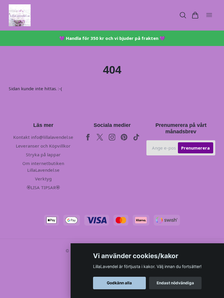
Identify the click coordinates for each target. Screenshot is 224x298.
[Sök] (183, 15)
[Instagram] (112, 137)
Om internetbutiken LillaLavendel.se (43, 166)
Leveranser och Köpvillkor (43, 146)
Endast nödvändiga (175, 283)
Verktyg (43, 179)
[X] (100, 137)
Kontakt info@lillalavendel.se (43, 137)
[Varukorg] (195, 15)
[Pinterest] (124, 137)
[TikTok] (136, 137)
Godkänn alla (119, 283)
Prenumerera (195, 148)
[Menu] (209, 15)
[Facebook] (88, 137)
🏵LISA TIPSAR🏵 (43, 187)
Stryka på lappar (43, 154)
